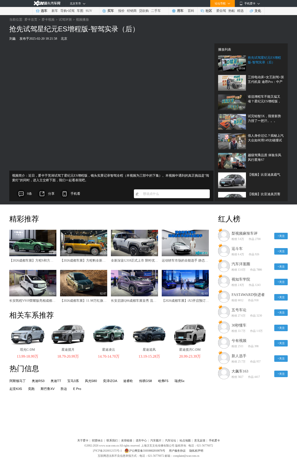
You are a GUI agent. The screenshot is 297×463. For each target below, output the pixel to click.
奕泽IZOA (110, 381)
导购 (63, 11)
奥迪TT (56, 381)
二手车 (156, 11)
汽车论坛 (170, 440)
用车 (180, 11)
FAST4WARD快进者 (248, 295)
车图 (80, 11)
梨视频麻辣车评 (245, 233)
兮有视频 (239, 341)
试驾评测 (65, 19)
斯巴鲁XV (48, 389)
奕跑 (31, 389)
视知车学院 (241, 279)
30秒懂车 (239, 325)
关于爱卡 (82, 440)
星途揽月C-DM (189, 349)
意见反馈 (199, 440)
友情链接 (126, 440)
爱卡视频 (48, 19)
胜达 (64, 389)
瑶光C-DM (27, 349)
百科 (191, 11)
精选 (240, 11)
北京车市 (75, 3)
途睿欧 (128, 381)
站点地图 (185, 440)
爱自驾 (221, 11)
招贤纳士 (97, 440)
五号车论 (239, 310)
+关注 (281, 236)
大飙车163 (240, 371)
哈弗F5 (163, 381)
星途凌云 (108, 349)
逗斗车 (237, 249)
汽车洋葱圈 (241, 264)
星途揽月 (67, 349)
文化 (258, 11)
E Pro (77, 389)
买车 (110, 11)
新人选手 (239, 356)
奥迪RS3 (38, 381)
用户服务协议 (177, 450)
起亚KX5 (16, 389)
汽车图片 (155, 440)
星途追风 (149, 349)
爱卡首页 (30, 19)
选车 (44, 11)
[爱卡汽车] (47, 3)
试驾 (71, 11)
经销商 (132, 11)
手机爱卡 (214, 440)
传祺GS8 (145, 381)
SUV (89, 11)
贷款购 (144, 11)
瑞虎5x (179, 381)
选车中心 (141, 440)
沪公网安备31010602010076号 (147, 450)
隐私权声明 (196, 450)
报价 (121, 11)
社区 (209, 11)
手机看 (75, 193)
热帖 (231, 11)
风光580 (91, 381)
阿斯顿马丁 (18, 381)
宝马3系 (73, 381)
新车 (55, 11)
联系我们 (112, 440)
